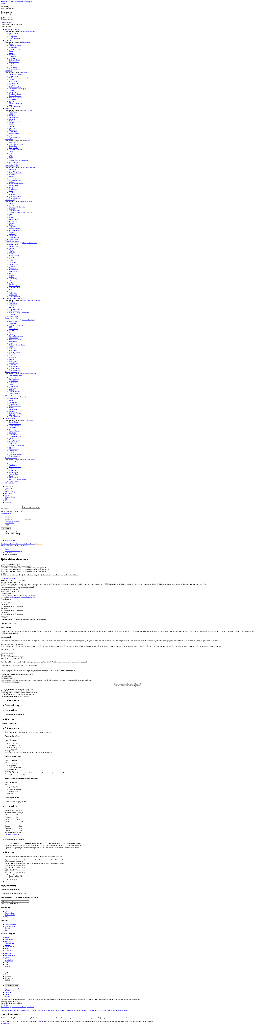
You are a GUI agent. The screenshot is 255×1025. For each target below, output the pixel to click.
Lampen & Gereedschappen (13, 298)
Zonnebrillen (13, 295)
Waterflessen (13, 67)
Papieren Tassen (14, 438)
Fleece (11, 250)
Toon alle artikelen (14, 38)
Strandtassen (13, 451)
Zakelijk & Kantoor (11, 458)
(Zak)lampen (13, 302)
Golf (10, 332)
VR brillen (12, 85)
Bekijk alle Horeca (15, 121)
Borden (11, 203)
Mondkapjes (13, 382)
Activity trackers (14, 83)
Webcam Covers (14, 76)
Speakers (11, 101)
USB (10, 105)
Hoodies (11, 284)
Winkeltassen (9, 961)
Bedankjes (12, 142)
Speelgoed (12, 187)
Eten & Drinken (10, 108)
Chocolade (12, 126)
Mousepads (12, 470)
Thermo (11, 65)
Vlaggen (11, 359)
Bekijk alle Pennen (15, 406)
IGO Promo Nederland (12, 985)
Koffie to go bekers (15, 45)
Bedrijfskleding (13, 244)
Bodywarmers (13, 246)
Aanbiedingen (9, 488)
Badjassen (12, 209)
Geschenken (9, 139)
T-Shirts (7, 945)
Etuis (10, 463)
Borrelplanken (13, 117)
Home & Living (10, 200)
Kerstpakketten (13, 148)
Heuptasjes (12, 427)
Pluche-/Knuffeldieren (16, 183)
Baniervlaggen (13, 361)
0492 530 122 (5, 546)
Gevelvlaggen (13, 363)
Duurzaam (8, 490)
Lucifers (11, 182)
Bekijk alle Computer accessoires (19, 78)
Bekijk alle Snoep (14, 133)
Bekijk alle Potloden (15, 413)
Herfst (11, 151)
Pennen (11, 400)
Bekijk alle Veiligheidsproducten (19, 313)
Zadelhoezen (13, 323)
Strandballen (13, 354)
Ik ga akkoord (5, 1023)
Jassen (11, 253)
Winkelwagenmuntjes (15, 196)
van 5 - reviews (12, 1)
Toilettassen (12, 388)
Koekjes (11, 123)
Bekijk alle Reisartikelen (16, 445)
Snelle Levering (10, 492)
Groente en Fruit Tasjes (16, 425)
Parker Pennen (13, 402)
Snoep (11, 124)
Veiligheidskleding (14, 287)
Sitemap (7, 996)
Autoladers (12, 92)
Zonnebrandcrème (14, 391)
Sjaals (10, 273)
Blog (6, 499)
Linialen (11, 468)
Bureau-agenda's (14, 33)
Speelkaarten (13, 189)
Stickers (11, 192)
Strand (11, 347)
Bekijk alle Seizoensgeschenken (19, 160)
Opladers (11, 90)
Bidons (11, 51)
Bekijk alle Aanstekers (16, 173)
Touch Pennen (13, 404)
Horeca (11, 114)
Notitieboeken (13, 474)
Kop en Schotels (14, 62)
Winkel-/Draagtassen (15, 454)
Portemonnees (13, 270)
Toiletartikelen (13, 386)
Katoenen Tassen (14, 431)
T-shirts (11, 280)
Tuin (10, 356)
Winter (11, 157)
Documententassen (15, 424)
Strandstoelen (13, 350)
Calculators (12, 461)
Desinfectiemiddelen (15, 375)
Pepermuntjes (13, 130)
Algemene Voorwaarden (12, 989)
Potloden (11, 408)
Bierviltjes (12, 115)
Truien (11, 282)
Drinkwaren (8, 40)
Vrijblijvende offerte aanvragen (10, 682)
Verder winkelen (10, 540)
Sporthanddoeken (14, 210)
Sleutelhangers (13, 185)
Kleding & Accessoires (12, 241)
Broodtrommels (14, 219)
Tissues (11, 384)
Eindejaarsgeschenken (16, 144)
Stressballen (12, 194)
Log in (7, 524)
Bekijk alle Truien (14, 286)
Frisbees (11, 330)
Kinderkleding (13, 259)
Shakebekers (13, 47)
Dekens (11, 205)
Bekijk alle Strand (14, 352)
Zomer (11, 158)
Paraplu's (11, 334)
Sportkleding (13, 278)
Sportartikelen (13, 341)
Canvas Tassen (13, 422)
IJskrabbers (12, 305)
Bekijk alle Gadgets (15, 87)
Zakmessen (12, 314)
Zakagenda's (13, 37)
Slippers (11, 275)
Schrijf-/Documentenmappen (18, 479)
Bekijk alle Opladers (15, 97)
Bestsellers (8, 493)
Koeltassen (12, 433)
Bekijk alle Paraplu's (15, 339)
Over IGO (8, 911)
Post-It (11, 476)
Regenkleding (13, 271)
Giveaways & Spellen (12, 166)
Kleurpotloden (13, 409)
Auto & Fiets (13, 321)
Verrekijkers (12, 357)
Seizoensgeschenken (15, 149)
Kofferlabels (13, 443)
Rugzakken (8, 941)
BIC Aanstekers (14, 171)
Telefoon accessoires (15, 103)
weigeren (40, 1021)
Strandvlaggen (13, 366)
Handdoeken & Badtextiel (17, 207)
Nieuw (7, 495)
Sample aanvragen (7, 678)
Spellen (11, 191)
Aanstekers (12, 169)
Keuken (11, 216)
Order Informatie (10, 926)
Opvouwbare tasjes (15, 436)
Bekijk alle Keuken (15, 228)
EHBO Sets (12, 377)
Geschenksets (13, 146)
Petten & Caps (13, 264)
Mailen (25, 546)
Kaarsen (11, 214)
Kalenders (12, 35)
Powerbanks (13, 99)
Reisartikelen (13, 442)
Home (7, 549)
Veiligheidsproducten (15, 309)
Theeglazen (12, 56)
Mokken (11, 63)
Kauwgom (12, 128)
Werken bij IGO (10, 915)
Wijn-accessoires (14, 237)
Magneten (12, 234)
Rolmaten (12, 307)
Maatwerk (8, 502)
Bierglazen (12, 54)
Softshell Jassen (14, 255)
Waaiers (11, 291)
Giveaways (12, 178)
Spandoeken (13, 364)
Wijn (10, 135)
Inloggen (8, 517)
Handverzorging (14, 379)
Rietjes (11, 225)
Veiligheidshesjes (14, 311)
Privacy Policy (9, 991)
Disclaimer (8, 992)
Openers (11, 223)
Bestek (11, 218)
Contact (7, 928)
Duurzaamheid (9, 913)
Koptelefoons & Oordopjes (17, 89)
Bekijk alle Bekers (14, 49)
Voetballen (12, 343)
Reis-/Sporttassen (14, 440)
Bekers (11, 44)
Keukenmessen (13, 221)
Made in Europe (10, 497)
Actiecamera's (13, 81)
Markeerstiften (13, 399)
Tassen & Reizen (10, 418)
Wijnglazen (12, 58)
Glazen (11, 53)
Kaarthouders (13, 465)
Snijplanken (12, 227)
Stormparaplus (13, 338)
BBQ (10, 327)
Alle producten (9, 483)
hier (134, 1021)
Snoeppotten (13, 132)
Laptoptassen (13, 434)
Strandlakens (13, 348)
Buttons (11, 176)
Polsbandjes (12, 268)
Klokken (11, 232)
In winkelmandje (6, 676)
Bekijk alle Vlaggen (15, 368)
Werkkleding (13, 293)
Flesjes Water (13, 112)
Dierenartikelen (13, 329)
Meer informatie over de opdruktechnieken (22, 597)
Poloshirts (12, 266)
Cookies (7, 994)
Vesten (11, 289)
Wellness (11, 390)
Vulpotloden (13, 411)
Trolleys (11, 452)
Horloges (12, 252)
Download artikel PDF (12, 835)
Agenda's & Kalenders (12, 29)
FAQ (6, 500)
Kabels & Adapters (15, 96)
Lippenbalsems (13, 381)
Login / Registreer (10, 924)
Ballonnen (12, 175)
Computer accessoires (15, 74)
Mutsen (11, 261)
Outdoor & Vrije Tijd (11, 318)
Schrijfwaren (9, 395)
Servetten (12, 119)
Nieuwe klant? (9, 523)
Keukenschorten (14, 230)
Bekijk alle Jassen (14, 257)
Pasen (10, 155)
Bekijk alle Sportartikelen (17, 345)
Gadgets (11, 80)
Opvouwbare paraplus (16, 336)
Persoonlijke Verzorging (12, 372)
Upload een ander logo (8, 578)
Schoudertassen (14, 449)
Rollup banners (13, 477)
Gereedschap (13, 304)
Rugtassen (12, 447)
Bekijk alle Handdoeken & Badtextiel (20, 212)
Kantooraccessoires (15, 467)
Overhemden (13, 262)
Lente (10, 153)
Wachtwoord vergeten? (12, 521)
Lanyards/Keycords (15, 180)
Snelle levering (13, 162)
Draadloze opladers (15, 94)
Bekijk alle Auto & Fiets (16, 325)
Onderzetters (13, 235)
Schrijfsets (12, 415)
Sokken (11, 277)
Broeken (11, 248)
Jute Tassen (12, 429)
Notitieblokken (13, 472)
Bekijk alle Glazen (14, 60)
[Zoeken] (20, 508)
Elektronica (8, 71)
